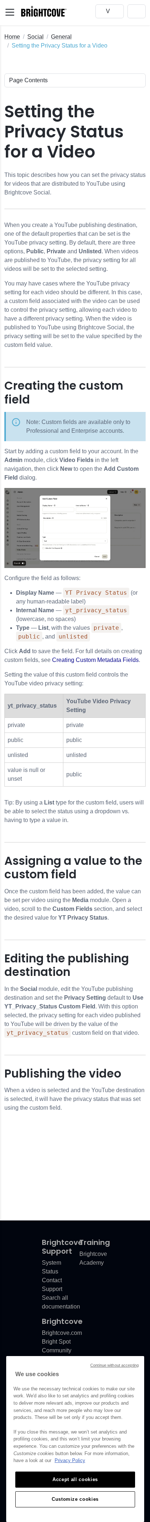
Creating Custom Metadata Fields (95, 660)
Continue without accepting (114, 1365)
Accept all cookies (75, 1479)
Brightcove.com (62, 1333)
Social (35, 37)
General (61, 37)
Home (12, 37)
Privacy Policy (70, 1460)
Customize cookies (75, 1499)
